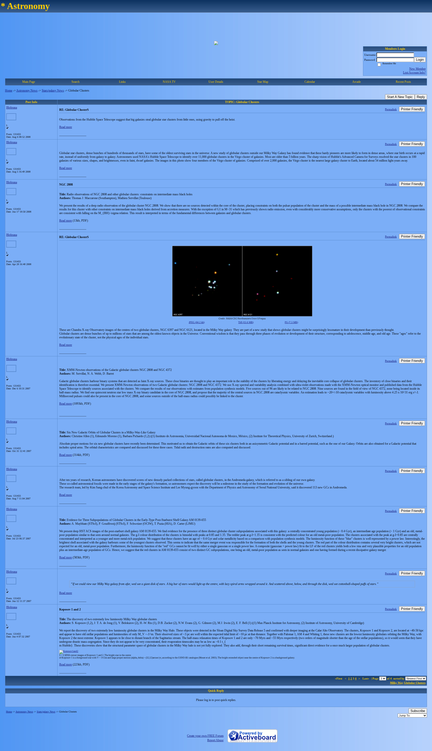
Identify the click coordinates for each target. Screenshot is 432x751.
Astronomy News (27, 90)
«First (339, 678)
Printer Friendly (412, 109)
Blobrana (11, 107)
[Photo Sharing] (68, 651)
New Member (417, 69)
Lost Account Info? (414, 72)
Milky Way (396, 682)
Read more (65, 127)
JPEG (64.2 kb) (196, 322)
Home (8, 90)
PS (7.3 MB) (291, 322)
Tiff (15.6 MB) (246, 322)
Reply (421, 97)
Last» (366, 678)
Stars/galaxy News (53, 90)
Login (420, 60)
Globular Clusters (415, 682)
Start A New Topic (400, 97)
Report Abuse (215, 740)
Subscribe (417, 711)
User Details (215, 82)
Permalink (391, 109)
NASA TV (169, 82)
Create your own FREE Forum (205, 735)
